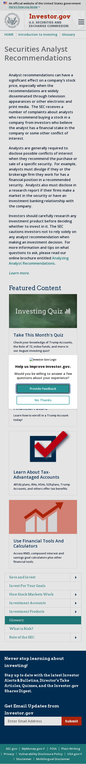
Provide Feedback (43, 389)
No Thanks (43, 400)
